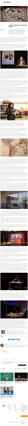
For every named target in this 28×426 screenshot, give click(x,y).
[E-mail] (1, 336)
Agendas (15, 405)
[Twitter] (10, 422)
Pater (15, 408)
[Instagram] (14, 422)
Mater (15, 407)
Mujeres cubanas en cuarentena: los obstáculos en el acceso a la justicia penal (6, 397)
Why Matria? (9, 408)
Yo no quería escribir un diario (20, 382)
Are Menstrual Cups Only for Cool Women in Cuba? (5, 383)
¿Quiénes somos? (10, 405)
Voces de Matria (16, 409)
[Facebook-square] (12, 422)
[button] (9, 339)
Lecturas (15, 410)
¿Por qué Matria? (10, 407)
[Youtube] (16, 422)
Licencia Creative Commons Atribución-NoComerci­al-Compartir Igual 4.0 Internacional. (24, 422)
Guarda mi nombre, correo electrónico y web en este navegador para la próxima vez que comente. (13, 362)
